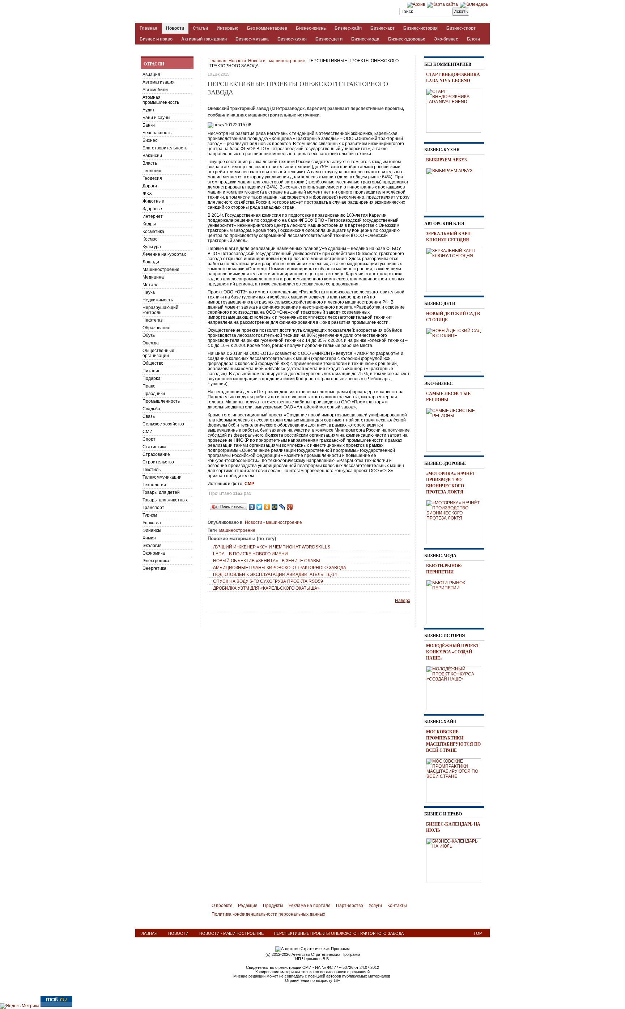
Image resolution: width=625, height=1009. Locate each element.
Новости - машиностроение (276, 60)
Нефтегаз (153, 320)
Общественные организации (158, 353)
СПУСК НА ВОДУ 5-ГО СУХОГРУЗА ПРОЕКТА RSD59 (268, 581)
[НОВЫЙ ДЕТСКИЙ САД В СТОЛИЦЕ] (456, 349)
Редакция (248, 905)
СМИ (148, 431)
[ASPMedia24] (196, 12)
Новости (237, 60)
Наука (149, 292)
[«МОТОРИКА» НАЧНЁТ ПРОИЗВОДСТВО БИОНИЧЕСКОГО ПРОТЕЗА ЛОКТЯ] (456, 521)
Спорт (149, 439)
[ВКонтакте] (252, 507)
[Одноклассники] (267, 507)
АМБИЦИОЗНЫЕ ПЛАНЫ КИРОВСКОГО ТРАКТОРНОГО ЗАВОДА (279, 567)
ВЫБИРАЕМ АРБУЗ (446, 160)
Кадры (149, 223)
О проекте (222, 905)
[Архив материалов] (416, 4)
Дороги (150, 185)
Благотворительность (165, 147)
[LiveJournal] (282, 507)
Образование (156, 327)
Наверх (402, 600)
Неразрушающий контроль (160, 310)
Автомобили (155, 89)
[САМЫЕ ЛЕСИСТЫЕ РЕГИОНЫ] (456, 429)
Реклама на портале (310, 905)
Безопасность (157, 132)
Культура (152, 246)
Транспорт (153, 507)
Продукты (273, 905)
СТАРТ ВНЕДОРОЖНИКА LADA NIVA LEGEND (453, 77)
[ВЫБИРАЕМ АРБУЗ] (456, 189)
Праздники (154, 393)
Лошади (151, 261)
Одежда (151, 342)
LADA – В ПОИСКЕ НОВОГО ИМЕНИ (250, 553)
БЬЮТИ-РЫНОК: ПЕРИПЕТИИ (444, 569)
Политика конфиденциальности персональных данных (268, 914)
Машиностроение (161, 269)
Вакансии (152, 155)
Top (477, 933)
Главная (217, 60)
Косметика (153, 231)
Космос (150, 239)
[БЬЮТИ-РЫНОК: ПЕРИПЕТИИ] (456, 601)
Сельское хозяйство (163, 424)
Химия (149, 537)
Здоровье (152, 208)
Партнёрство (349, 905)
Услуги (375, 905)
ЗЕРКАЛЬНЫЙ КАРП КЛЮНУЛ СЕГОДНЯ (448, 236)
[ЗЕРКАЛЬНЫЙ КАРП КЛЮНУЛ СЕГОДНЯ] (456, 269)
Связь (149, 416)
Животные (153, 201)
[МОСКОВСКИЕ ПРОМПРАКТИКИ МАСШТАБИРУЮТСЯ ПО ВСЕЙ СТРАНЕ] (456, 779)
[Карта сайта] (442, 4)
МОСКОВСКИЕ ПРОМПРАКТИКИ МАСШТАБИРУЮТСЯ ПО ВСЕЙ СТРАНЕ (453, 741)
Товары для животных (165, 500)
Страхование (156, 454)
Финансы (152, 530)
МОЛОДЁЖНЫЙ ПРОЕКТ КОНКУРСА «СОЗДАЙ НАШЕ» (452, 652)
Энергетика (154, 568)
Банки (149, 125)
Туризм (150, 515)
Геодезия (152, 178)
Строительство (158, 462)
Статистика (154, 446)
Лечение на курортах (164, 254)
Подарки (151, 378)
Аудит (149, 110)
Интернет (153, 216)
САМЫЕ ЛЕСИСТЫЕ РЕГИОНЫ (448, 396)
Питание (152, 370)
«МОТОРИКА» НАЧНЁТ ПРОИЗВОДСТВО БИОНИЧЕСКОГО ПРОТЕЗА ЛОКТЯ (450, 482)
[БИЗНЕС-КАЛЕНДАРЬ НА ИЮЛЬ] (456, 859)
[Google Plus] (290, 507)
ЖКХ (147, 193)
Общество (153, 363)
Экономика (154, 553)
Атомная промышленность (161, 100)
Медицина (153, 277)
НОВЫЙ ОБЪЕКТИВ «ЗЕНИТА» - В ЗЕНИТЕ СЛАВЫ (266, 560)
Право (149, 386)
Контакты (397, 905)
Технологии (154, 484)
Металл (150, 284)
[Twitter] (259, 507)
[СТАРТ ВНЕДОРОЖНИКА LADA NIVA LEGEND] (456, 109)
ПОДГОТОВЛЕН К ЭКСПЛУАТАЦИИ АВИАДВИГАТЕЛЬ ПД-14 (275, 574)
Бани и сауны (156, 117)
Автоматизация (159, 82)
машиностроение (237, 530)
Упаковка (152, 522)
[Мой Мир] (275, 507)
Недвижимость (158, 299)
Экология (152, 545)
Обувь (149, 335)
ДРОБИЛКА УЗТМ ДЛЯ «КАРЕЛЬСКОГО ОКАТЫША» (266, 588)
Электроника (156, 560)
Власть (150, 163)
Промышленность (161, 401)
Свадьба (151, 408)
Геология (152, 170)
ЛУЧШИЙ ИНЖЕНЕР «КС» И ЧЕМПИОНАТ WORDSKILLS (271, 547)
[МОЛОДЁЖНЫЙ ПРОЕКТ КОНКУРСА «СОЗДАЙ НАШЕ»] (456, 687)
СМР (249, 483)
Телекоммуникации (162, 477)
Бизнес (150, 140)
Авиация (151, 74)
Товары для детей (161, 492)
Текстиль (152, 469)
